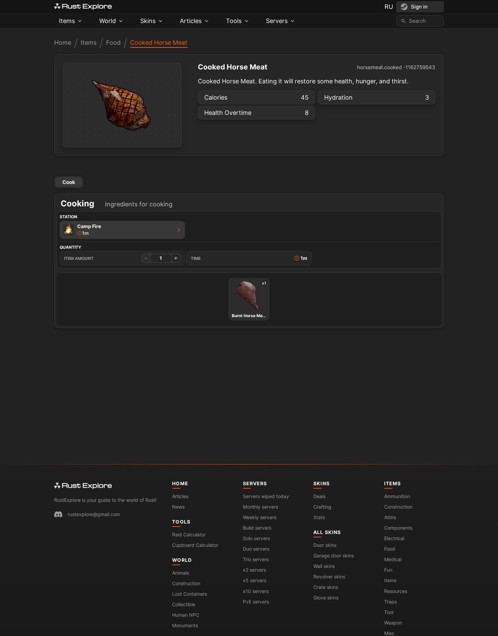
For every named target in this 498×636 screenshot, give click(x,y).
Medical (392, 559)
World (182, 560)
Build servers (257, 528)
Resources (395, 591)
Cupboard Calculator (195, 545)
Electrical (394, 538)
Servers (255, 483)
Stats (319, 517)
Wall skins (324, 566)
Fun (388, 570)
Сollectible (183, 604)
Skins (321, 483)
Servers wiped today (266, 496)
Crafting (322, 507)
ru (389, 6)
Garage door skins (333, 555)
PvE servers (256, 601)
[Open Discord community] (58, 514)
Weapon (393, 622)
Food (113, 42)
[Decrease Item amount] (146, 258)
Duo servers (256, 549)
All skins (327, 532)
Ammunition (397, 496)
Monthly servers (260, 507)
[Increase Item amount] (176, 258)
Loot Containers (189, 594)
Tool (388, 612)
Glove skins (325, 597)
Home (62, 42)
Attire (390, 517)
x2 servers (254, 570)
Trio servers (256, 559)
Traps (390, 601)
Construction (186, 583)
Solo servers (256, 538)
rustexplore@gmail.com (94, 514)
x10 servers (256, 591)
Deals (319, 496)
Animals (180, 573)
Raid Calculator (189, 534)
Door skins (324, 545)
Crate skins (325, 587)
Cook (68, 182)
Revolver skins (329, 576)
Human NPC (185, 615)
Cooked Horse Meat (158, 42)
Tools (181, 522)
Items (89, 42)
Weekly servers (259, 517)
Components (398, 528)
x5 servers (254, 580)
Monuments (185, 625)
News (178, 507)
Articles (180, 496)
